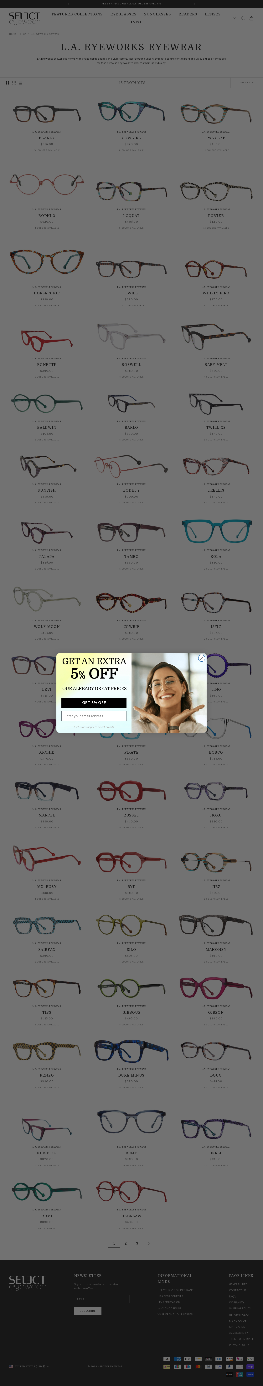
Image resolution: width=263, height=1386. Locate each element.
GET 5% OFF (94, 702)
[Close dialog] (201, 658)
